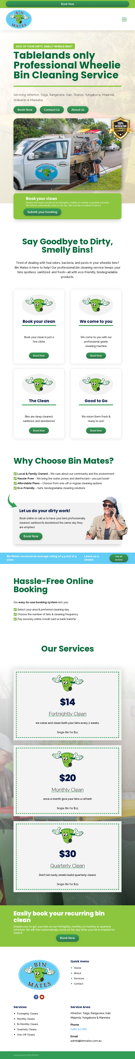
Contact (78, 983)
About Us (77, 109)
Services (79, 978)
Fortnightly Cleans (27, 1013)
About (77, 973)
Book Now (67, 4)
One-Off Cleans (26, 1034)
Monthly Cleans (26, 1018)
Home (77, 967)
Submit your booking (42, 212)
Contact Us (52, 109)
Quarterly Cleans (27, 1029)
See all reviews (119, 558)
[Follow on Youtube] (42, 997)
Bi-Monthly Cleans (27, 1024)
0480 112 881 (78, 1029)
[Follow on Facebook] (36, 997)
